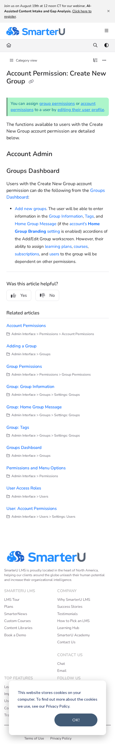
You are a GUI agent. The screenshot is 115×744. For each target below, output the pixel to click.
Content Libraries (18, 627)
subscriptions (27, 254)
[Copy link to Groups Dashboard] (68, 171)
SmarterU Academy (73, 635)
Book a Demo (15, 635)
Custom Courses (17, 620)
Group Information (66, 216)
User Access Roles (23, 488)
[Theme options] (106, 45)
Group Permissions (24, 366)
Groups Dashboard (24, 447)
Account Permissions (26, 325)
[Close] (108, 11)
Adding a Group (21, 346)
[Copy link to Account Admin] (61, 154)
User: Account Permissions (31, 508)
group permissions (57, 103)
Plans (8, 606)
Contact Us (66, 642)
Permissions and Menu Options (36, 468)
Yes (23, 295)
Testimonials (67, 613)
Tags (89, 216)
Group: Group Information (30, 386)
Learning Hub (68, 627)
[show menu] (106, 31)
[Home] (35, 31)
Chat (61, 663)
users (54, 254)
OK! (76, 719)
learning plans (58, 246)
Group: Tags (17, 427)
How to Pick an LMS (73, 620)
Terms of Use (34, 738)
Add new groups (30, 208)
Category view (26, 60)
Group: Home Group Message (34, 407)
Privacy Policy (60, 738)
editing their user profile (81, 109)
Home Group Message (35, 224)
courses (81, 246)
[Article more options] (104, 60)
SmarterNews (15, 613)
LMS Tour (12, 599)
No (52, 295)
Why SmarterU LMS (73, 599)
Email (61, 670)
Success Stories (69, 606)
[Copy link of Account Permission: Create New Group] (31, 81)
